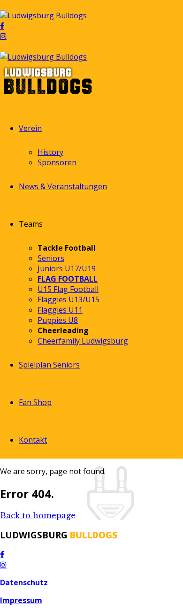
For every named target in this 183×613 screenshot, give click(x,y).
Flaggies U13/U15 (68, 299)
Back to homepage (38, 515)
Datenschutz (24, 582)
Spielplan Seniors (49, 365)
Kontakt (33, 440)
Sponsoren (57, 162)
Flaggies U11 (60, 310)
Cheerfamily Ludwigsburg (83, 341)
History (50, 152)
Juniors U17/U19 (67, 268)
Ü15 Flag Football (68, 289)
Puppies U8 (58, 320)
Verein (30, 128)
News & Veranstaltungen (63, 186)
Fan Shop (35, 402)
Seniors (51, 258)
